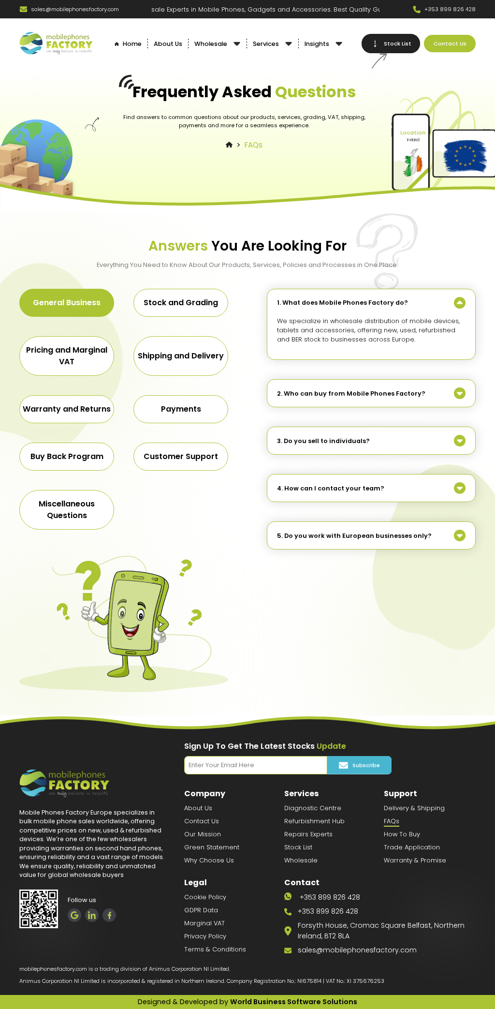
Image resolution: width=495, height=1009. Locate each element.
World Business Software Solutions (293, 1002)
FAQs (253, 145)
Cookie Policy (205, 897)
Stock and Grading (181, 302)
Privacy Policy (205, 936)
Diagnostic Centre (312, 808)
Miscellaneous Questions (67, 509)
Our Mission (202, 834)
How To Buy (402, 834)
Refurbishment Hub (314, 821)
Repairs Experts (308, 834)
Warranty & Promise (415, 860)
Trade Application (412, 847)
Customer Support (181, 456)
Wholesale (301, 860)
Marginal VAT (204, 923)
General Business (67, 302)
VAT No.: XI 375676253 (355, 981)
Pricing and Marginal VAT (66, 355)
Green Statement (211, 847)
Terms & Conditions (215, 949)
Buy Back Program (66, 456)
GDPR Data (201, 910)
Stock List (298, 847)
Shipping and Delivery (181, 355)
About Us (198, 808)
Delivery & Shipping (414, 808)
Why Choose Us (209, 860)
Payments (181, 409)
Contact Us (201, 821)
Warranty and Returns (67, 409)
